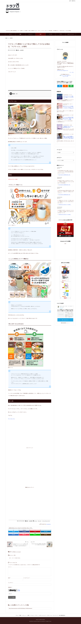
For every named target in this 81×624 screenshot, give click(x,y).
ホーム (8, 38)
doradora (48, 524)
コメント (10, 566)
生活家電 (21, 50)
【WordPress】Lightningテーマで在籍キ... (64, 204)
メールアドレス (26, 577)
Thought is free (48, 621)
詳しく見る (72, 72)
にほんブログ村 (65, 76)
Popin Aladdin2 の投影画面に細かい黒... (64, 174)
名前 (9, 577)
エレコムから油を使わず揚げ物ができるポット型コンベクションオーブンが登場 (68, 118)
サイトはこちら (11, 418)
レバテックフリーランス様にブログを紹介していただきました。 (68, 97)
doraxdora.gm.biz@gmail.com (62, 70)
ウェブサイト (10, 582)
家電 (11, 38)
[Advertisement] (40, 22)
